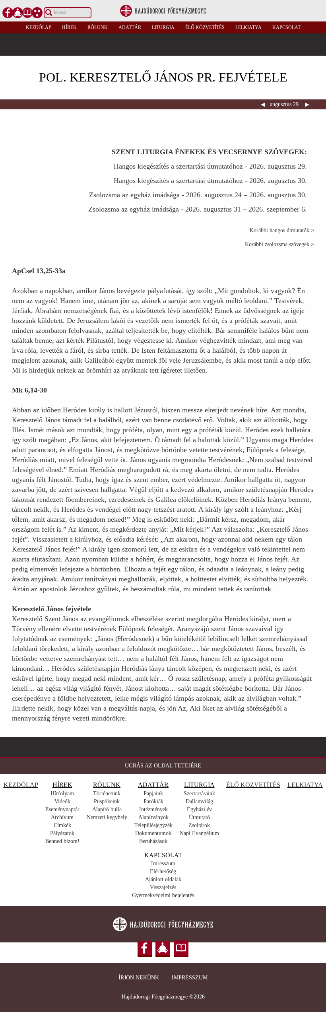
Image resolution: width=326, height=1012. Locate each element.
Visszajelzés (163, 887)
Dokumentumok (153, 833)
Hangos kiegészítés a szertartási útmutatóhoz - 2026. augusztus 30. (210, 181)
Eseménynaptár (62, 809)
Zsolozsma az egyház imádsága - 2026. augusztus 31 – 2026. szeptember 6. (197, 209)
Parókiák (153, 801)
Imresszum (163, 863)
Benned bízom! (62, 841)
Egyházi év (199, 809)
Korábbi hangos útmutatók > (282, 230)
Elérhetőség (163, 871)
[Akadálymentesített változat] (37, 12)
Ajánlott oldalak (163, 879)
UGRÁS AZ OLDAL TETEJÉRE (163, 766)
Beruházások (153, 841)
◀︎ (264, 104)
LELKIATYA (305, 784)
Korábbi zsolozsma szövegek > (279, 244)
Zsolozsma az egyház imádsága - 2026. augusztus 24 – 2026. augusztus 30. (198, 195)
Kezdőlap (38, 27)
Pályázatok (62, 833)
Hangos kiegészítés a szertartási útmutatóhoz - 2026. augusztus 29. (210, 166)
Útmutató (199, 817)
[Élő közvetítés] (17, 12)
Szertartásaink (199, 793)
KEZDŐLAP (21, 784)
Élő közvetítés (205, 27)
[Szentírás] (27, 12)
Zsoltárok (199, 825)
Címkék (62, 825)
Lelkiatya (248, 27)
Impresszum (190, 978)
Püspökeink (107, 801)
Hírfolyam (62, 793)
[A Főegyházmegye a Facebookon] (8, 12)
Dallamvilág (199, 801)
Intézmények (153, 809)
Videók (62, 801)
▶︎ (306, 104)
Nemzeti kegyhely (107, 817)
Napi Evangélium (199, 833)
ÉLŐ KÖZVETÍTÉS (253, 784)
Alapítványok (153, 817)
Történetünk (106, 793)
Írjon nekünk (138, 978)
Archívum (62, 817)
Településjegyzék (153, 825)
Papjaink (153, 793)
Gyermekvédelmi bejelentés (163, 895)
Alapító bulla (107, 809)
